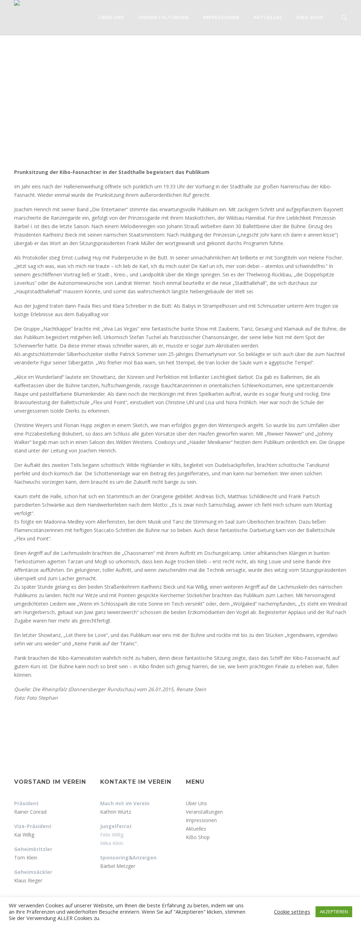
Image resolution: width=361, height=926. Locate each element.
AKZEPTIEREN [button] (334, 911)
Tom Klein (25, 857)
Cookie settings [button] (292, 911)
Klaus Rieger (28, 880)
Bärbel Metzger (117, 866)
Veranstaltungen (204, 811)
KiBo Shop (198, 837)
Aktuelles (196, 828)
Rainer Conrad (30, 811)
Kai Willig (24, 834)
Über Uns (196, 803)
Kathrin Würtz (115, 811)
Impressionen (201, 820)
